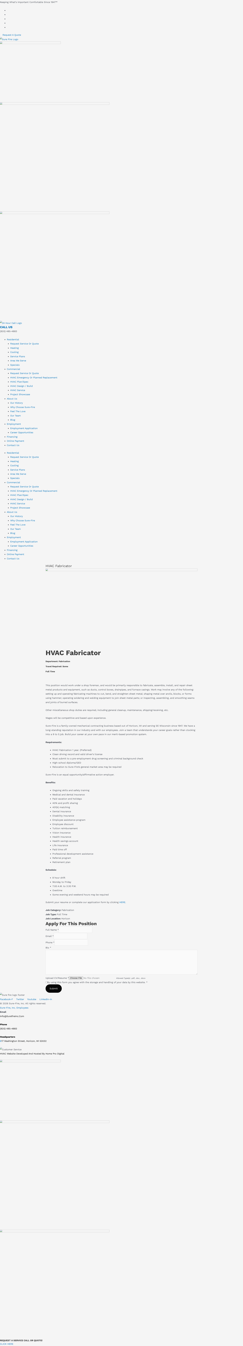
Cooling (14, 352)
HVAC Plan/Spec (19, 381)
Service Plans (17, 356)
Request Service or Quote (24, 343)
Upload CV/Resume (57, 978)
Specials (14, 365)
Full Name (52, 929)
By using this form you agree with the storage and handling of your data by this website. (97, 982)
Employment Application (24, 428)
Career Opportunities (21, 432)
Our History (16, 402)
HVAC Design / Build (21, 386)
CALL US (6, 327)
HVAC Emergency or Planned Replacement (33, 377)
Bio (48, 947)
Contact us (13, 445)
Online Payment (15, 441)
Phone (50, 942)
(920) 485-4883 (8, 1028)
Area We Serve (18, 360)
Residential (13, 339)
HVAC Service (17, 390)
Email (50, 936)
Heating (14, 348)
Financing (12, 436)
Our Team (15, 415)
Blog (12, 419)
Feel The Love (17, 411)
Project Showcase (20, 394)
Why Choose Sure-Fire (22, 407)
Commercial (13, 369)
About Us (12, 398)
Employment (14, 424)
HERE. (122, 902)
